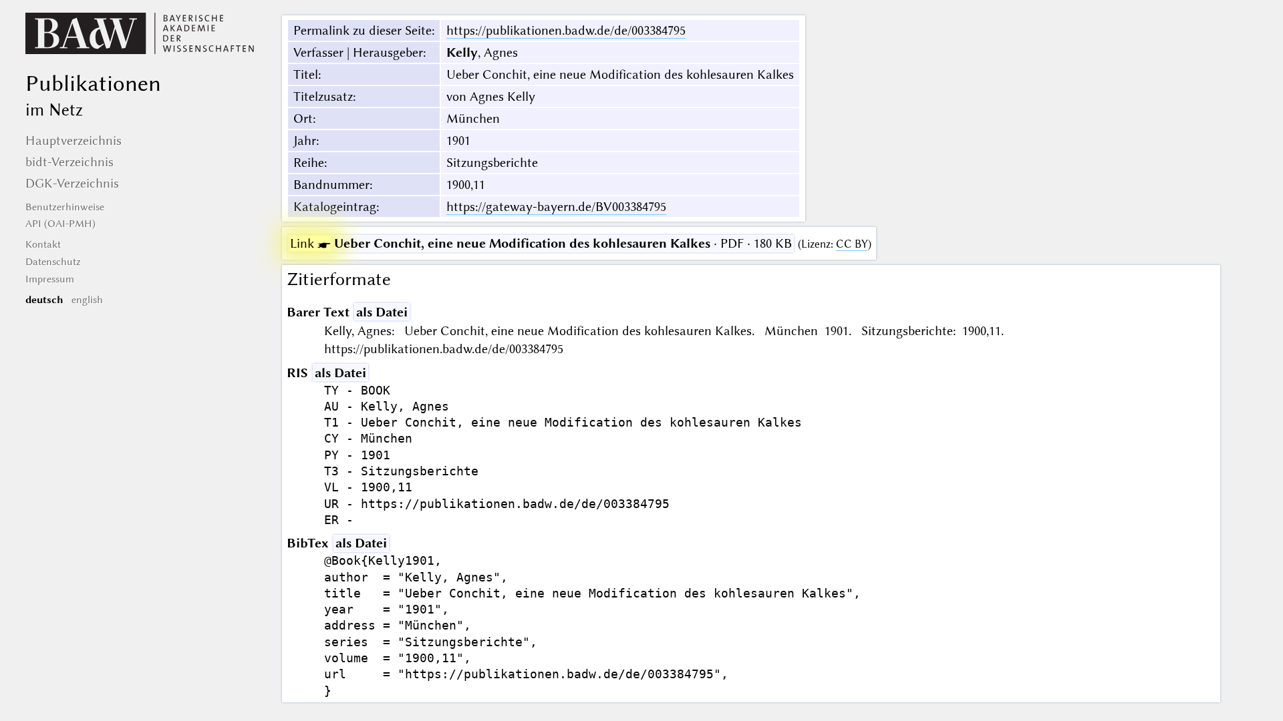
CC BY (852, 244)
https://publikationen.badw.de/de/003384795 (566, 30)
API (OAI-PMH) (60, 224)
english (87, 300)
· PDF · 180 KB (541, 243)
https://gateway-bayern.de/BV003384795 (556, 206)
